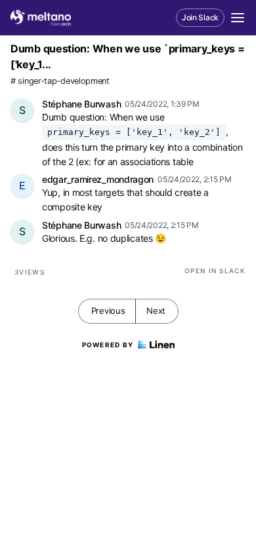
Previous (108, 310)
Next (155, 310)
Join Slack (200, 17)
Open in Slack (214, 271)
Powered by (108, 345)
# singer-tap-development (60, 81)
